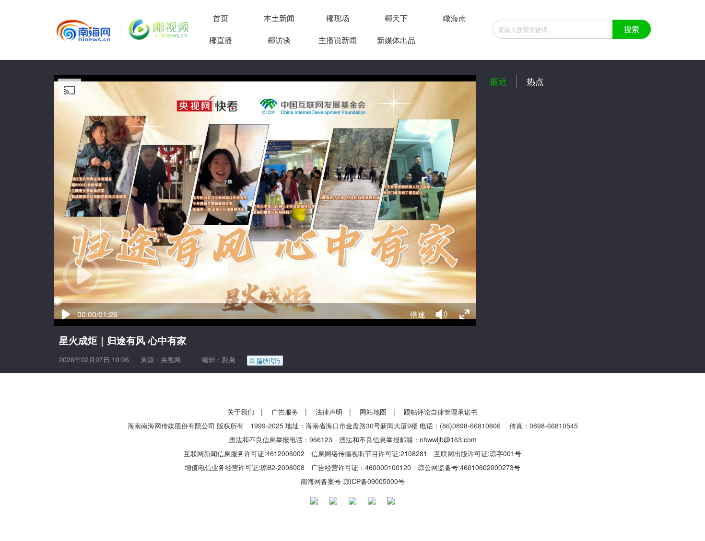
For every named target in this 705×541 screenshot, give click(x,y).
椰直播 (220, 40)
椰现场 (337, 17)
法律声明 (329, 411)
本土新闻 (279, 17)
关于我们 (240, 411)
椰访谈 (279, 40)
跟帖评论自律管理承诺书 (441, 411)
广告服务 (284, 411)
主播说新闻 (337, 40)
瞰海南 (454, 17)
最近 (498, 81)
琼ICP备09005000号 (374, 481)
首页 (220, 17)
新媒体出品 (396, 40)
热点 (535, 81)
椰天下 (396, 17)
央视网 (171, 359)
